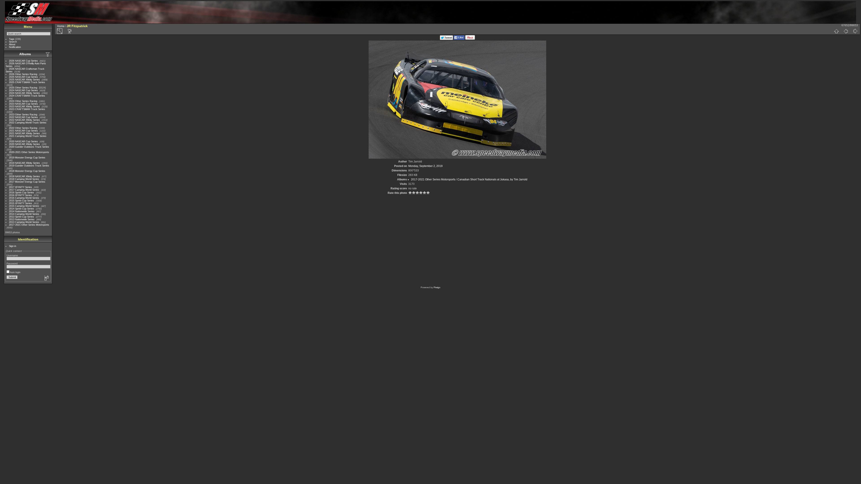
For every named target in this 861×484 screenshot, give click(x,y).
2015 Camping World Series (24, 206)
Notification (15, 47)
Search (13, 41)
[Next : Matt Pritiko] (855, 31)
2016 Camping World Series (24, 198)
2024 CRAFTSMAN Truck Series (27, 95)
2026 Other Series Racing (23, 74)
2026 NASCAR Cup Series (23, 60)
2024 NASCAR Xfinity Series (24, 93)
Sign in (12, 246)
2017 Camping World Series (24, 189)
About (12, 44)
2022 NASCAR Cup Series (23, 117)
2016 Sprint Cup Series (21, 192)
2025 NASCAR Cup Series (23, 77)
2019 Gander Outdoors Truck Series (29, 165)
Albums (25, 54)
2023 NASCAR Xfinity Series (24, 106)
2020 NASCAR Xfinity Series (24, 144)
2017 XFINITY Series (20, 187)
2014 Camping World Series (24, 214)
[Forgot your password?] (46, 278)
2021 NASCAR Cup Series (23, 130)
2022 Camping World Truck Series (27, 122)
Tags (11, 39)
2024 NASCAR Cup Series (23, 90)
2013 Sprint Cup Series (21, 216)
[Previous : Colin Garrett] (845, 31)
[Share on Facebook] (459, 39)
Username (12, 255)
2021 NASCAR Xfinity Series (24, 133)
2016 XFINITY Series (20, 195)
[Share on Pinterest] (470, 39)
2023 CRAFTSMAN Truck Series (27, 109)
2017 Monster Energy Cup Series (27, 181)
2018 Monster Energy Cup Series (27, 171)
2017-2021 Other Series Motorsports (29, 224)
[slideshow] (69, 31)
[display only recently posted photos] (48, 54)
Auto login (14, 272)
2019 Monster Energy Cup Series (27, 157)
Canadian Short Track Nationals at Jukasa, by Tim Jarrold (492, 179)
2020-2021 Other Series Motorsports (29, 152)
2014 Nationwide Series (22, 211)
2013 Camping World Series (24, 222)
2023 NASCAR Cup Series (23, 103)
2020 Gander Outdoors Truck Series (29, 146)
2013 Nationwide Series (22, 219)
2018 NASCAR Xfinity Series (24, 176)
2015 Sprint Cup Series (21, 200)
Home (61, 26)
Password (12, 263)
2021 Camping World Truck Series (27, 136)
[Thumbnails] (836, 31)
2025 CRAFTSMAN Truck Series (27, 82)
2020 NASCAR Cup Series (23, 141)
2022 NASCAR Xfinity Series (24, 120)
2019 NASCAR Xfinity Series (24, 163)
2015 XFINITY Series (20, 203)
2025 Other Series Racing (23, 87)
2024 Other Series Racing (23, 101)
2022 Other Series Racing (23, 128)
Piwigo (437, 287)
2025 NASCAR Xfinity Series (24, 79)
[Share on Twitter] (446, 39)
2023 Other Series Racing (23, 114)
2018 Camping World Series (24, 179)
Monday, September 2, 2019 (425, 166)
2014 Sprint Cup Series (21, 208)
